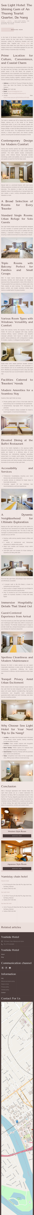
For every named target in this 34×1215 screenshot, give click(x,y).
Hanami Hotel (5, 881)
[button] (17, 1121)
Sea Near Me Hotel (6, 903)
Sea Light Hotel (5, 892)
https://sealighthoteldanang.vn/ (17, 93)
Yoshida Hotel (25, 43)
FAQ (2, 978)
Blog (2, 957)
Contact (3, 992)
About (3, 954)
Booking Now (17, 29)
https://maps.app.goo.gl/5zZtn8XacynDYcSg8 (16, 97)
